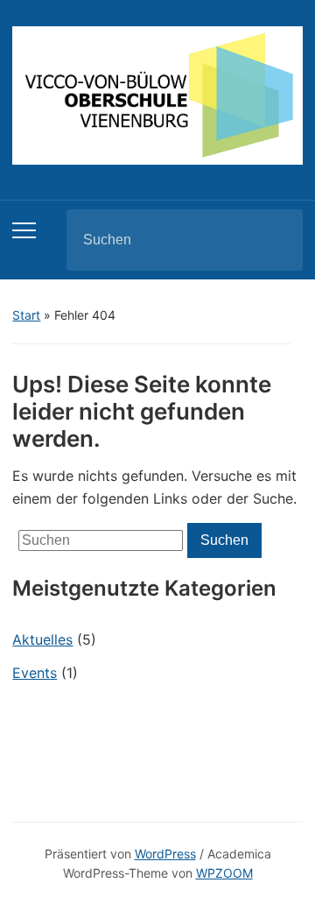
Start (26, 314)
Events (34, 672)
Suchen (275, 240)
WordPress (165, 853)
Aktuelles (42, 639)
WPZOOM (224, 872)
